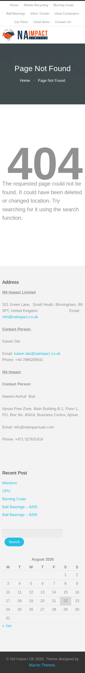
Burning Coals (14, 499)
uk (36, 317)
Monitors (9, 483)
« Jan (7, 626)
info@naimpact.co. (18, 317)
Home (25, 80)
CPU (6, 491)
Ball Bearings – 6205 (19, 507)
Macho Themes (42, 665)
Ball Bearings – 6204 (19, 515)
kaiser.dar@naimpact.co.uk (38, 353)
